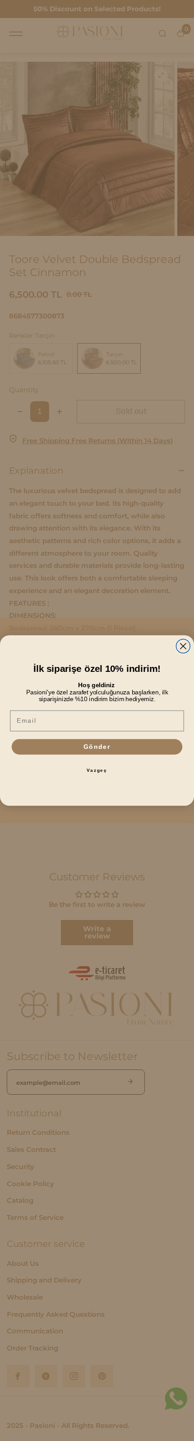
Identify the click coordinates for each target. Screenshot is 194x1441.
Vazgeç (97, 770)
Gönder (96, 746)
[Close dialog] (183, 646)
